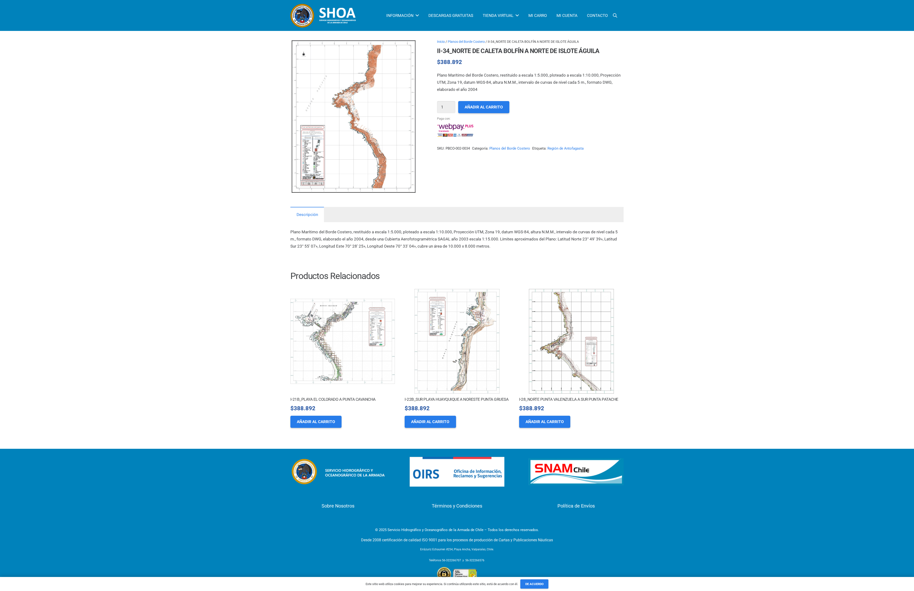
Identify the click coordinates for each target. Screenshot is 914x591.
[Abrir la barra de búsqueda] (615, 15)
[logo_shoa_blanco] (323, 15)
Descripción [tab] (307, 214)
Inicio (441, 42)
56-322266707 (451, 560)
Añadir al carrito (484, 107)
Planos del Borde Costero (466, 42)
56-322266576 (474, 560)
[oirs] (457, 472)
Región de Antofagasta (565, 148)
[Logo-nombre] (337, 471)
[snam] (576, 471)
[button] (409, 47)
